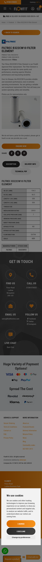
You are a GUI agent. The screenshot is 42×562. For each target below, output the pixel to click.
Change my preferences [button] (21, 537)
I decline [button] (21, 531)
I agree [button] (21, 524)
